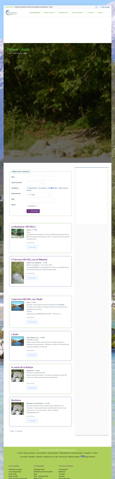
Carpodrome (32, 188)
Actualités (87, 453)
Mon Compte (105, 7)
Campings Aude (39, 469)
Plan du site (63, 457)
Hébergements (63, 12)
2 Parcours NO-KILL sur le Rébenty (29, 259)
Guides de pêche (49, 12)
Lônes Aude (13, 474)
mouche (61, 305)
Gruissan (62, 474)
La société (90, 12)
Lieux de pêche (34, 12)
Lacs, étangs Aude (15, 472)
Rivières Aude (13, 476)
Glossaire (39, 457)
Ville (12, 199)
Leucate (61, 476)
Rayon (13, 205)
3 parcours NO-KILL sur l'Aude (26, 299)
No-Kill (35, 267)
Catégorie (14, 188)
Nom (13, 177)
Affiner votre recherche (20, 171)
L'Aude (14, 334)
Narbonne (62, 472)
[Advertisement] (57, 29)
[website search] (96, 7)
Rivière (55, 188)
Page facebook (89, 457)
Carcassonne (63, 469)
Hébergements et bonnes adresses (71, 453)
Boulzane (16, 400)
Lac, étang (42, 188)
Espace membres (77, 12)
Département (16, 193)
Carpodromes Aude (15, 469)
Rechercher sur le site (51, 457)
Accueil (9, 53)
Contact (100, 12)
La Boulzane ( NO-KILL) (23, 226)
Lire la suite (32, 247)
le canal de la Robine (22, 367)
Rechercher (34, 211)
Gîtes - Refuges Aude (41, 476)
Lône (49, 188)
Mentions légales (74, 457)
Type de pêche (16, 182)
